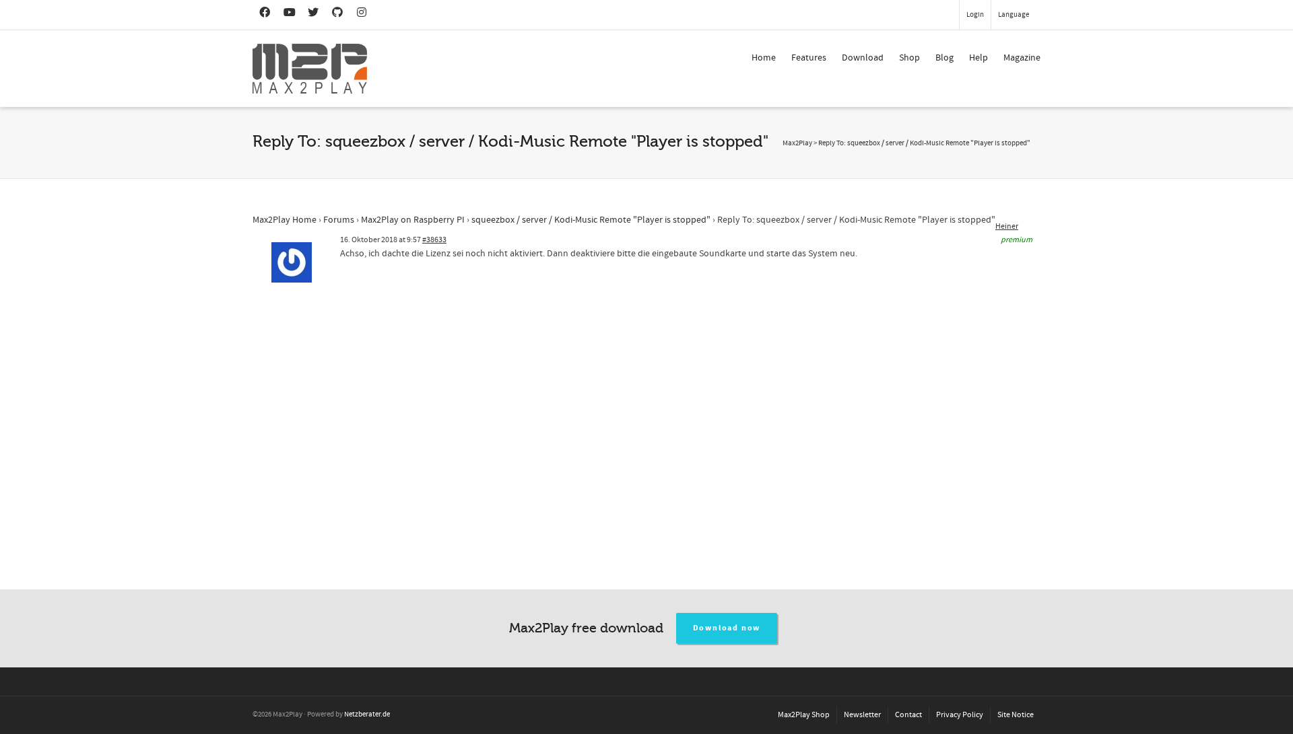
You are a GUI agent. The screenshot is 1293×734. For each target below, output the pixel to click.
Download (863, 58)
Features (808, 58)
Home (764, 58)
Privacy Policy (959, 715)
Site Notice (1015, 715)
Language (1013, 15)
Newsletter (862, 715)
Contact (908, 715)
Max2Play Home (285, 220)
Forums (338, 220)
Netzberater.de (367, 714)
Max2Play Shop (804, 715)
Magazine (1021, 58)
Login (975, 15)
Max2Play (797, 143)
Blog (944, 58)
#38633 (434, 240)
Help (978, 58)
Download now (727, 628)
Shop (909, 58)
